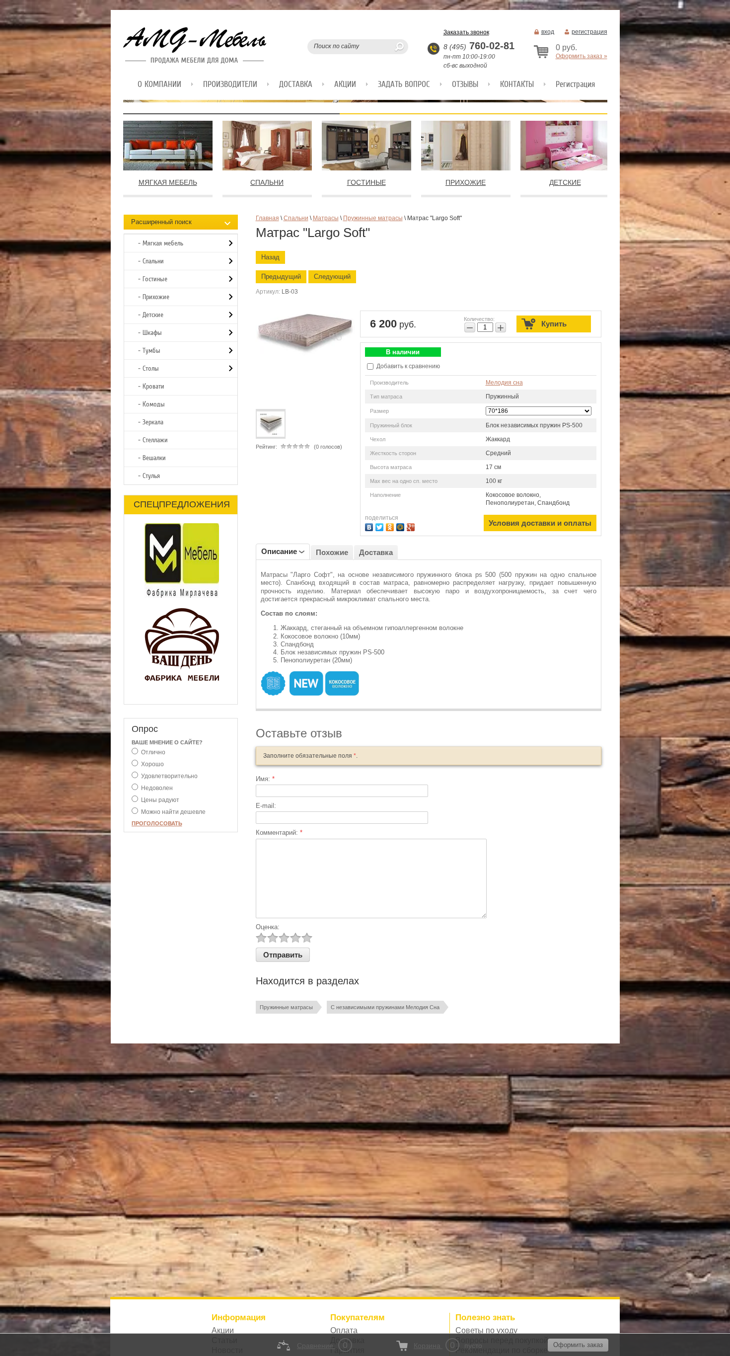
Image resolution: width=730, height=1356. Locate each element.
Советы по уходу (486, 1330)
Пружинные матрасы (286, 1007)
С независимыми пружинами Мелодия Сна (385, 1007)
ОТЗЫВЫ (465, 84)
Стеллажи (155, 440)
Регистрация (575, 84)
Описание (279, 551)
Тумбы (151, 350)
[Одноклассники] (391, 526)
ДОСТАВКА (295, 84)
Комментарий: (279, 832)
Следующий (332, 276)
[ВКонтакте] (370, 526)
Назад (270, 257)
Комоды (154, 404)
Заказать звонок (466, 32)
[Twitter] (380, 526)
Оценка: (268, 927)
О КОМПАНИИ (159, 84)
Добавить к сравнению (407, 366)
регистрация (589, 31)
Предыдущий (281, 276)
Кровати (153, 386)
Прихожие (156, 297)
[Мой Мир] (401, 526)
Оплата (344, 1330)
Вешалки (154, 458)
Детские (153, 315)
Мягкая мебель (163, 243)
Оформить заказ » (581, 56)
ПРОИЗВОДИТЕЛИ (230, 84)
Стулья (151, 475)
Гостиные (155, 279)
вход (547, 31)
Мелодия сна (504, 382)
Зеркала (153, 422)
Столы (151, 368)
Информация (239, 1317)
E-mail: (266, 805)
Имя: (265, 779)
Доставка (376, 552)
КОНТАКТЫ (517, 84)
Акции (223, 1330)
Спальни (153, 261)
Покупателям (357, 1317)
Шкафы (152, 332)
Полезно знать (485, 1317)
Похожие (332, 552)
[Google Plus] (412, 526)
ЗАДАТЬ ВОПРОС (404, 84)
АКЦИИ (345, 84)
